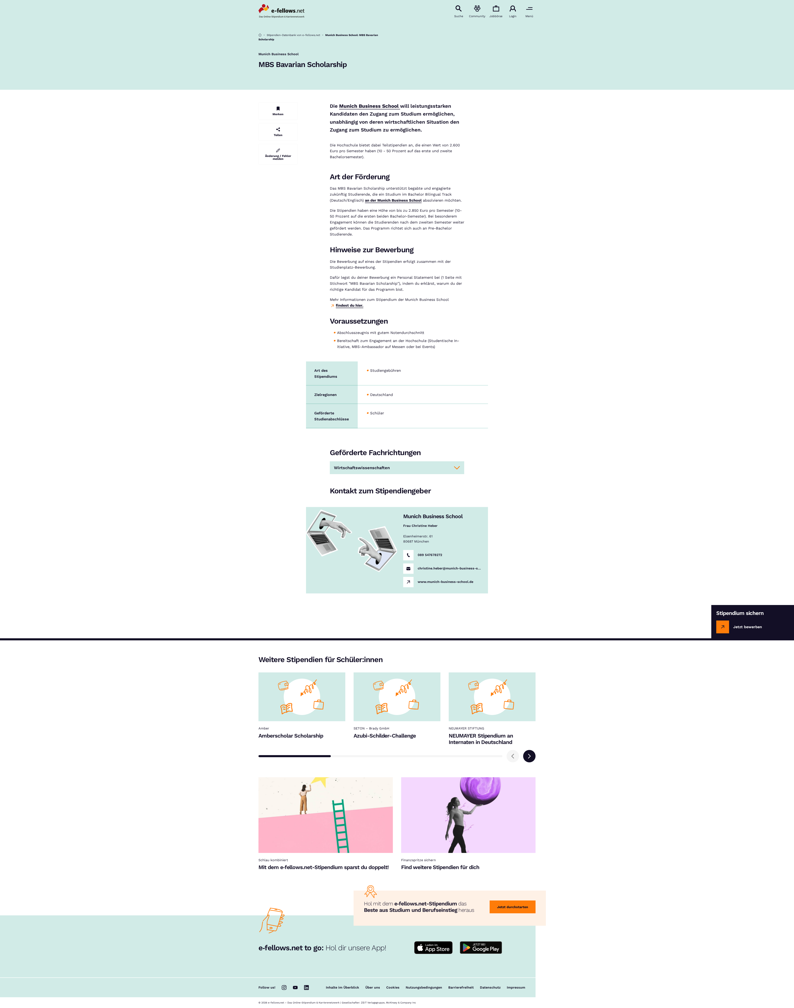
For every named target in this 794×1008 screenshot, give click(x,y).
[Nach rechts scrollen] (529, 756)
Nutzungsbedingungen (424, 987)
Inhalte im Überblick (342, 987)
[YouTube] (295, 987)
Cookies (392, 987)
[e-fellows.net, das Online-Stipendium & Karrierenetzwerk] (281, 11)
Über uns (372, 987)
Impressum (516, 987)
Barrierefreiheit (461, 987)
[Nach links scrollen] (513, 756)
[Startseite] (260, 35)
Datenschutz (490, 987)
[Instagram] (284, 987)
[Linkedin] (306, 987)
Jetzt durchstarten (512, 907)
